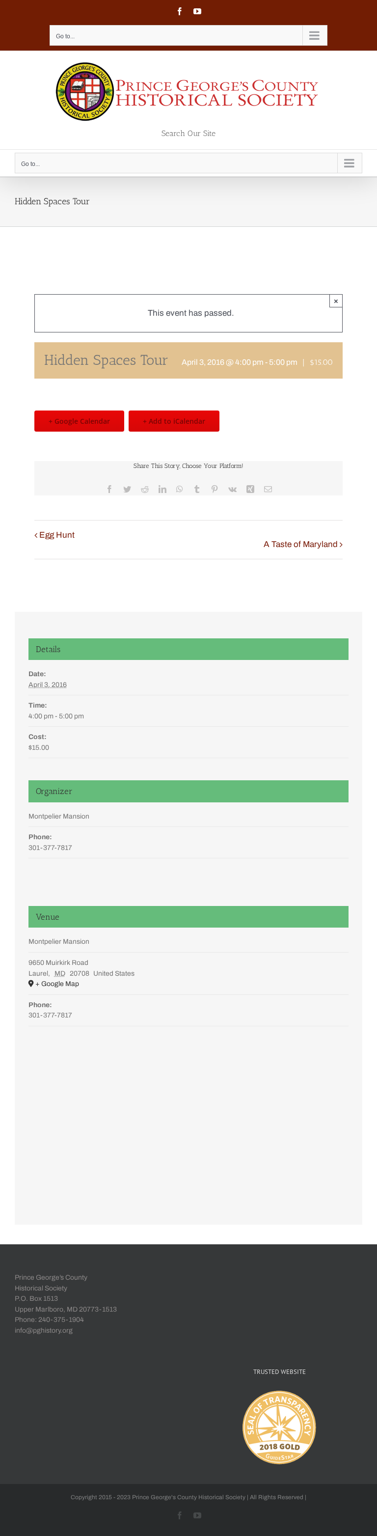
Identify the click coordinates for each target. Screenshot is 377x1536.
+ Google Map (57, 983)
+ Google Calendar (79, 421)
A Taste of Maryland (301, 544)
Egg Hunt (57, 535)
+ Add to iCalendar (174, 421)
